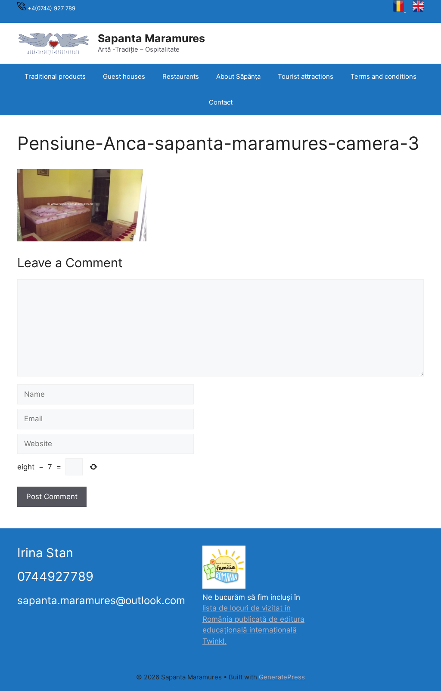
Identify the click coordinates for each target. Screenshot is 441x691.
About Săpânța (238, 76)
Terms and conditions (383, 76)
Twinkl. (214, 641)
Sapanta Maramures (151, 38)
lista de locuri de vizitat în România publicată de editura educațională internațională (253, 619)
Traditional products (55, 76)
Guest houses (124, 76)
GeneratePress (282, 677)
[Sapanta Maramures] (53, 42)
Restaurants (180, 76)
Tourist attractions (305, 76)
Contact (221, 102)
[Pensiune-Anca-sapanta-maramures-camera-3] (81, 238)
